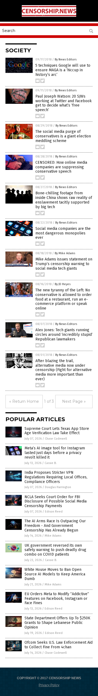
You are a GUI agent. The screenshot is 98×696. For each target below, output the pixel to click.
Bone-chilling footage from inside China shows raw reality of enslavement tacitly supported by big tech (63, 200)
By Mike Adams (65, 253)
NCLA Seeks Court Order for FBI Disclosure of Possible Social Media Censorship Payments (55, 501)
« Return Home (24, 401)
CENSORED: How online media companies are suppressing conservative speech (61, 167)
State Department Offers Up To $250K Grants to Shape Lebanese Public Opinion (57, 623)
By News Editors (65, 59)
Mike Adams (53, 535)
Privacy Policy (49, 685)
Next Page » (74, 401)
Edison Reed (54, 511)
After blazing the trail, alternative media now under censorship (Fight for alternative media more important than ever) (63, 370)
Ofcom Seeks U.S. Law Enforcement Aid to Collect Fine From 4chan (58, 644)
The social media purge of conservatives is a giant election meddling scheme (63, 136)
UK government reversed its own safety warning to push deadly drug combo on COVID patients (55, 550)
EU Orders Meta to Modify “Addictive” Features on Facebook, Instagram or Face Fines (56, 598)
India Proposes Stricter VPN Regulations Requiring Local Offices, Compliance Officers (55, 477)
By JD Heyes (63, 284)
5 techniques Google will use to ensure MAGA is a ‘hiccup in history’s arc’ (62, 70)
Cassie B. (51, 463)
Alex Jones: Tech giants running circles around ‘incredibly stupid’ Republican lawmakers (64, 334)
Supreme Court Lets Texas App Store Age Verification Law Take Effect (56, 431)
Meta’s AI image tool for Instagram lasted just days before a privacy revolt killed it (54, 453)
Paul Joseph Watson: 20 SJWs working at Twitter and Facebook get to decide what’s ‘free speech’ (63, 103)
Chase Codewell (56, 438)
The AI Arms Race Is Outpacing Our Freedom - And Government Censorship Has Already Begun (55, 526)
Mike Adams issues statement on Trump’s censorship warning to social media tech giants (63, 264)
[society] (49, 16)
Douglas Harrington (58, 487)
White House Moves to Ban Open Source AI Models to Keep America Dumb (54, 574)
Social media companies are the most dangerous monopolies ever (63, 233)
